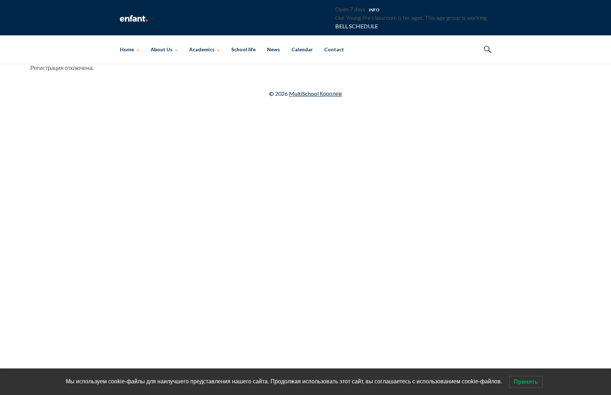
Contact (334, 49)
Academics (202, 49)
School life (243, 49)
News (273, 49)
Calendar (302, 49)
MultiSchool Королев (315, 93)
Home (127, 49)
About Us (162, 49)
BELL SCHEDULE (356, 26)
